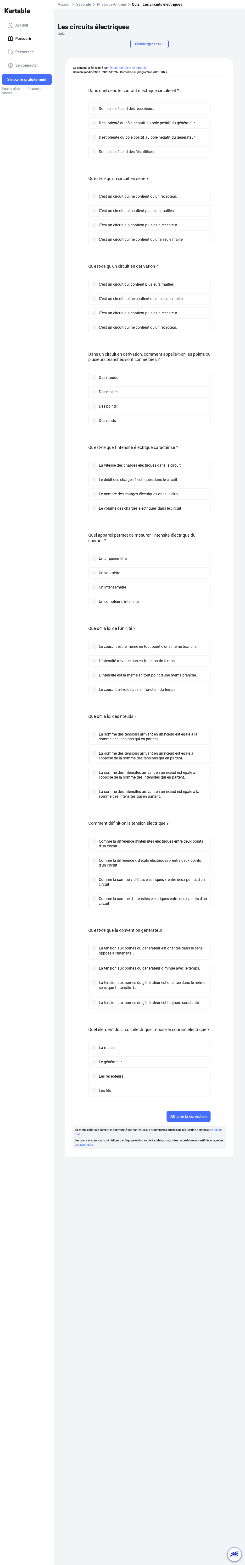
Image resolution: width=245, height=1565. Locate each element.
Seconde (83, 4)
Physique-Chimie (111, 4)
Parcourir (23, 38)
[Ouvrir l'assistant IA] (234, 1554)
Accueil (21, 25)
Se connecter (26, 65)
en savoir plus (84, 1144)
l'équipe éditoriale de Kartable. (127, 68)
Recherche (24, 52)
